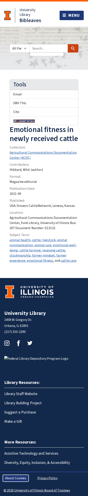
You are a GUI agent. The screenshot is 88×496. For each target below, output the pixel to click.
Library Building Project (23, 403)
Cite (16, 112)
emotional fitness (40, 260)
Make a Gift (13, 421)
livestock (49, 240)
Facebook (18, 343)
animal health (20, 240)
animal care (42, 245)
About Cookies (15, 478)
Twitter (30, 343)
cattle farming (30, 250)
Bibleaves (30, 20)
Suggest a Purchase (20, 412)
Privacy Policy (47, 478)
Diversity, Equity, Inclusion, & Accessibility (37, 462)
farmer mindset (43, 255)
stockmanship (20, 255)
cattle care (68, 260)
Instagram (7, 343)
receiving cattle (53, 250)
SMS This (19, 103)
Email (17, 94)
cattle (36, 240)
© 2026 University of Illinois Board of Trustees (37, 490)
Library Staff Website (20, 394)
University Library (27, 12)
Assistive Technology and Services (31, 453)
